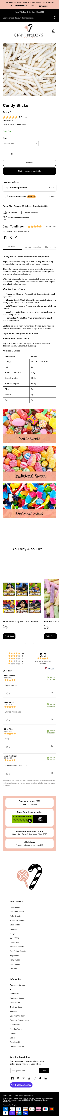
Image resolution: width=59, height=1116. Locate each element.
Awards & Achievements (19, 1020)
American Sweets (17, 947)
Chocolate (14, 929)
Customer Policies (17, 1047)
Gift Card (13, 969)
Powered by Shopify (10, 1105)
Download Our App (17, 985)
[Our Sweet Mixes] (29, 500)
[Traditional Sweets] (29, 463)
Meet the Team (15, 1029)
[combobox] (27, 18)
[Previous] (26, 644)
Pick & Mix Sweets (17, 912)
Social (12, 1038)
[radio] (6, 187)
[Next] (53, 247)
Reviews (13, 1012)
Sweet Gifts (14, 938)
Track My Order (16, 1007)
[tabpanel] (29, 328)
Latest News (15, 1025)
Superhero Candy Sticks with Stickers (20, 621)
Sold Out (29, 163)
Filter (8, 671)
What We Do (15, 1003)
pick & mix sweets (43, 328)
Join (44, 1070)
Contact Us (14, 994)
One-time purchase (18, 187)
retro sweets (15, 328)
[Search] (55, 18)
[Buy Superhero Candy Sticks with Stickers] (22, 598)
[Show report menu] (52, 693)
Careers (13, 1033)
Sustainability (15, 1042)
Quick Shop (9, 636)
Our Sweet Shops (17, 998)
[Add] (18, 154)
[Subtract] (6, 154)
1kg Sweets (14, 956)
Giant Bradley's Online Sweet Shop (15, 1095)
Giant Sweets (15, 925)
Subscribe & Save (22, 196)
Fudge (12, 934)
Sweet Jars (14, 942)
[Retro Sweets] (29, 426)
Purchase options (11, 182)
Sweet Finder (15, 907)
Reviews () (8, 120)
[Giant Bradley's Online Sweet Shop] (28, 31)
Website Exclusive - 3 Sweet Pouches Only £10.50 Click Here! (29, 2)
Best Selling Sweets (17, 951)
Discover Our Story (17, 1016)
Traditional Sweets (17, 920)
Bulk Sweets (15, 964)
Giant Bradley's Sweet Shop (14, 124)
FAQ (11, 990)
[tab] (12, 247)
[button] (29, 6)
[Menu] (4, 31)
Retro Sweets (15, 916)
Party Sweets (15, 960)
